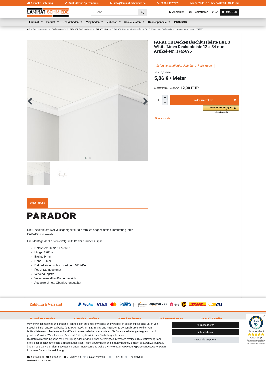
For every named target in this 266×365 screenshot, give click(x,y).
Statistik (56, 356)
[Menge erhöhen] (165, 97)
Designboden (71, 22)
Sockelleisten (132, 22)
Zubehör (112, 22)
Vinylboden (93, 22)
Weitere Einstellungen (39, 360)
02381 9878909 (170, 3)
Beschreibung (37, 202)
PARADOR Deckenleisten (80, 29)
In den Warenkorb (203, 100)
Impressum (86, 346)
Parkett (51, 22)
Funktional (137, 356)
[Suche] (142, 12)
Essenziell (38, 356)
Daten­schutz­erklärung (51, 350)
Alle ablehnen (205, 332)
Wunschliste (163, 118)
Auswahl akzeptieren (205, 339)
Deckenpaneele (157, 22)
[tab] (37, 203)
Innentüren (180, 21)
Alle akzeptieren (205, 324)
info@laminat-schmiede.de (130, 3)
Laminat (34, 22)
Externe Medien (97, 356)
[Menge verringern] (165, 102)
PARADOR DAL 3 (103, 29)
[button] (221, 109)
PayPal (119, 356)
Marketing (75, 356)
